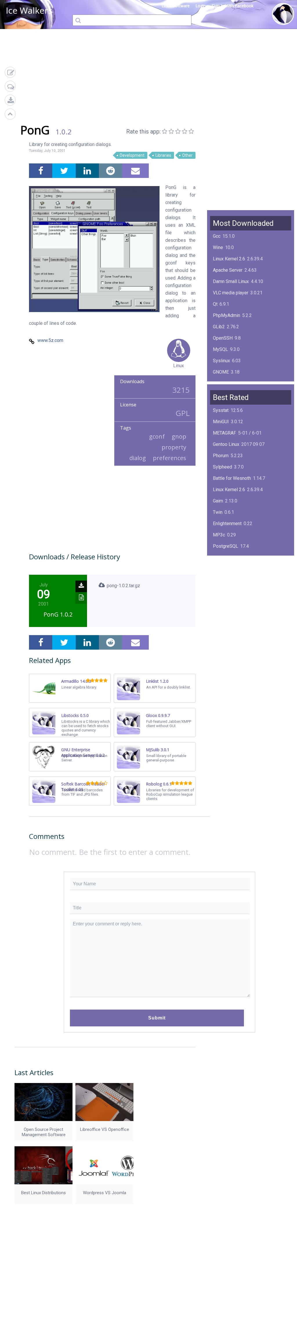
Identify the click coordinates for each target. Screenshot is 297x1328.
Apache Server (227, 270)
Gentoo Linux (226, 444)
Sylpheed (222, 467)
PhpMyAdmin (226, 315)
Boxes (219, 603)
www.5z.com (50, 340)
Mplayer (221, 614)
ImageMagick (226, 383)
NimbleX (221, 569)
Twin (217, 512)
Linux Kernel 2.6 (229, 259)
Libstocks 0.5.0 (75, 715)
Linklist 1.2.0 (157, 681)
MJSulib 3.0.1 (157, 749)
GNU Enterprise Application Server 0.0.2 (83, 752)
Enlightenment (227, 523)
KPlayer (221, 557)
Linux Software (176, 5)
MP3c (219, 535)
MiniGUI (221, 421)
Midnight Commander (234, 580)
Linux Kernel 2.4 (229, 591)
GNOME (221, 372)
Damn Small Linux (231, 281)
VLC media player (230, 292)
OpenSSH (223, 338)
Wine (218, 247)
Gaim (218, 501)
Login (200, 5)
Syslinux (221, 360)
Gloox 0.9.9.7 (158, 715)
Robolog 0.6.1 (159, 784)
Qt (215, 304)
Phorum (221, 455)
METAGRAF (224, 433)
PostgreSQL (225, 546)
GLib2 (219, 326)
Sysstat (221, 410)
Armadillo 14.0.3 (76, 681)
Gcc (216, 236)
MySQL (220, 349)
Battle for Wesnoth (232, 478)
